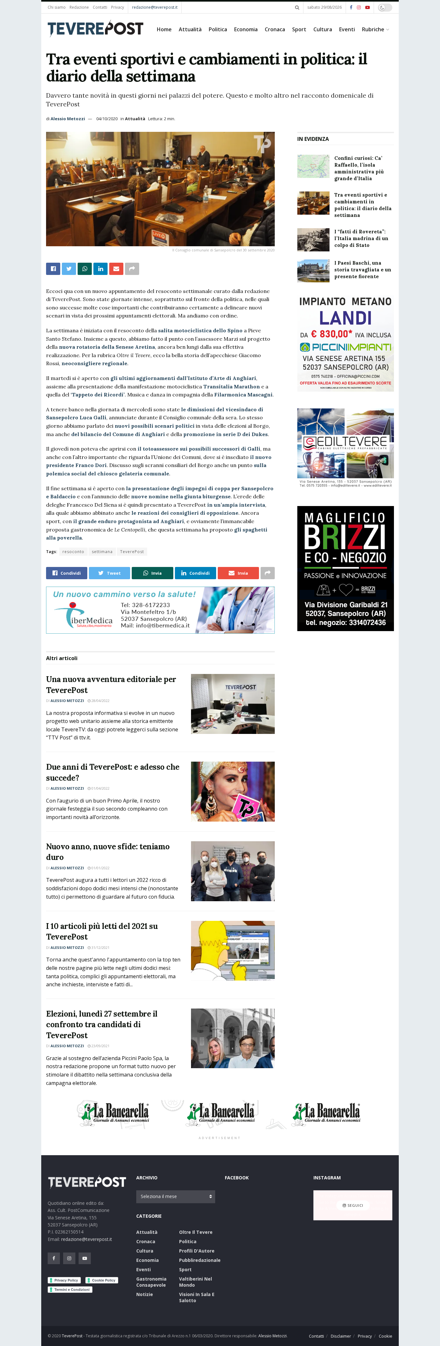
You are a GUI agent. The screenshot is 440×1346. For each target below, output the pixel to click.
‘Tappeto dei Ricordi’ (98, 394)
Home (164, 29)
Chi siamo (57, 7)
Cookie (385, 1336)
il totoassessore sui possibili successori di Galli (199, 448)
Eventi (347, 29)
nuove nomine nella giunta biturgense (181, 496)
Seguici (354, 1205)
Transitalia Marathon (231, 386)
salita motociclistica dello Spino (200, 330)
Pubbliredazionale (200, 1260)
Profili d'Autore (197, 1251)
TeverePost (132, 551)
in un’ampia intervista (236, 505)
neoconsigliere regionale (94, 363)
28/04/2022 (100, 700)
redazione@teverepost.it (154, 7)
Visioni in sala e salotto (197, 1297)
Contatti (100, 7)
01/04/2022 (100, 788)
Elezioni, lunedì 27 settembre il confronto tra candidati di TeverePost (102, 1024)
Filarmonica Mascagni (243, 394)
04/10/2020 (107, 119)
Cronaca (275, 29)
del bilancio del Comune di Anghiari (118, 434)
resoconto (73, 551)
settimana (102, 551)
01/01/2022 (100, 867)
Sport (299, 29)
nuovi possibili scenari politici (155, 426)
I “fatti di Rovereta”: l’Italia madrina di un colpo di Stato (361, 238)
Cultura (322, 29)
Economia (246, 29)
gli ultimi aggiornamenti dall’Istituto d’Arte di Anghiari (183, 378)
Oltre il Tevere (196, 1232)
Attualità (190, 29)
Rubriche (373, 29)
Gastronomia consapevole (151, 1282)
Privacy (117, 7)
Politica (218, 29)
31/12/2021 (100, 947)
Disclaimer (341, 1336)
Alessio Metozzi (68, 119)
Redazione (79, 7)
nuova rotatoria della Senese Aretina (107, 347)
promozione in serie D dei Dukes (225, 434)
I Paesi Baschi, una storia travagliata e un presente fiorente (362, 269)
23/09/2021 (100, 1045)
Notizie (144, 1294)
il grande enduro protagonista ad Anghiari (128, 521)
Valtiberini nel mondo (195, 1282)
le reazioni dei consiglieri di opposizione (184, 513)
